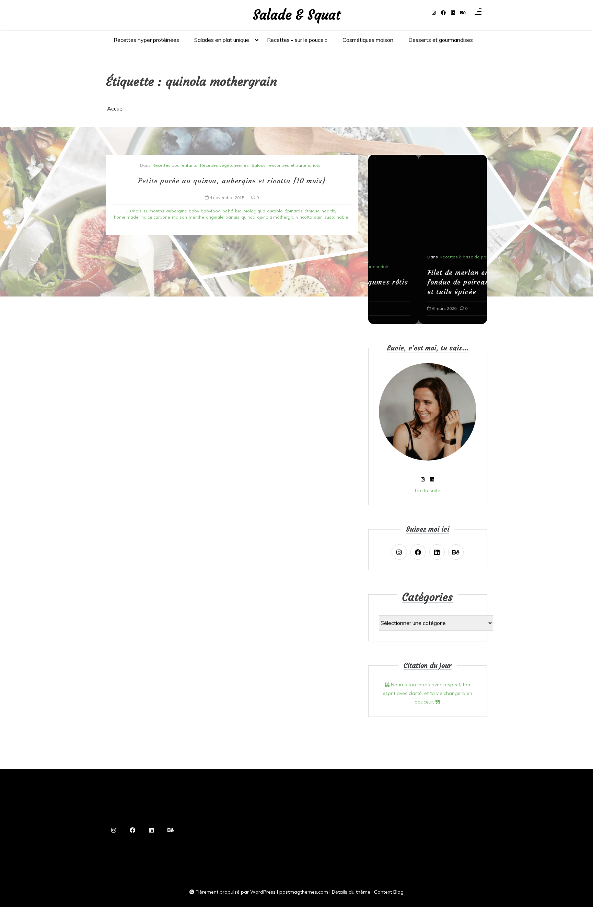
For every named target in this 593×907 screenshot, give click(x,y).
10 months (153, 210)
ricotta (306, 217)
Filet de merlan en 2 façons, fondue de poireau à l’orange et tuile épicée (426, 282)
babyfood (211, 210)
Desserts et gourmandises (440, 39)
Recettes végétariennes (224, 165)
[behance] (463, 12)
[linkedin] (453, 12)
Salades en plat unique (221, 39)
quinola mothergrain (277, 217)
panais (232, 217)
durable (275, 210)
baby (194, 210)
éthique (312, 210)
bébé (227, 210)
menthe (196, 217)
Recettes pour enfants (174, 165)
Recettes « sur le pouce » (297, 39)
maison (179, 217)
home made (126, 217)
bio (238, 210)
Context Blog (389, 892)
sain (318, 217)
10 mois (134, 210)
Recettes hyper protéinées (146, 39)
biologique (254, 210)
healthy (329, 210)
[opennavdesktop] (478, 13)
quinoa (248, 217)
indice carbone (155, 217)
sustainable (336, 217)
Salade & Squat (296, 15)
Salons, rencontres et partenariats (286, 165)
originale (215, 217)
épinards (293, 210)
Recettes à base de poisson (418, 256)
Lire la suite (427, 490)
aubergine (176, 210)
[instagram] (434, 12)
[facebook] (443, 12)
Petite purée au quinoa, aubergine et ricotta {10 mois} (232, 180)
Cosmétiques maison (367, 39)
